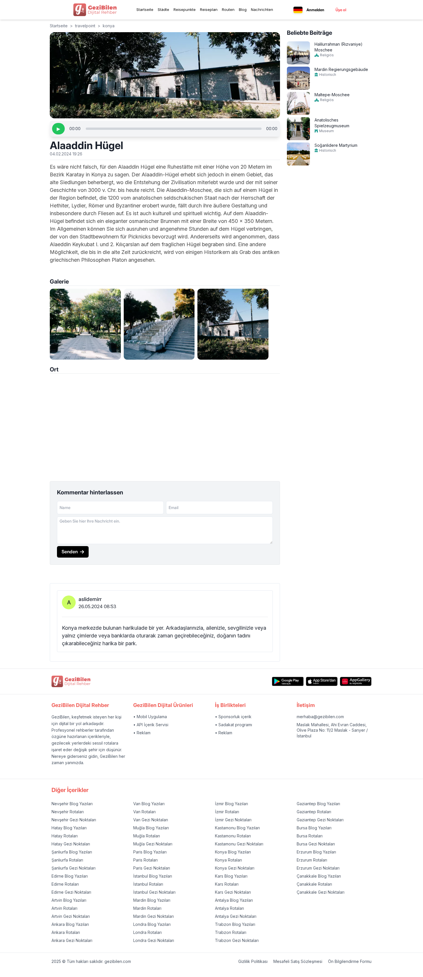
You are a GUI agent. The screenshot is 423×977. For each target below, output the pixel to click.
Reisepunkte (185, 9)
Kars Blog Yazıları (231, 876)
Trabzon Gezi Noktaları (237, 940)
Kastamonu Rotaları (233, 835)
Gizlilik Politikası (253, 961)
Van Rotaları (144, 811)
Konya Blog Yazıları (233, 851)
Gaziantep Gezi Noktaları (320, 819)
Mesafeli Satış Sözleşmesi (297, 961)
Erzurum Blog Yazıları (316, 851)
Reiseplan (209, 9)
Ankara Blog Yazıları (70, 924)
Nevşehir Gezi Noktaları (74, 819)
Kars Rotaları (227, 884)
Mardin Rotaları (147, 908)
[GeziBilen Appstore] (322, 681)
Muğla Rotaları (146, 835)
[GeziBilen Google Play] (288, 681)
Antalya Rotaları (229, 908)
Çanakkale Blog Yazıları (319, 876)
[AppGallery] (355, 681)
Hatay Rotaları (65, 835)
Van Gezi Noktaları (150, 819)
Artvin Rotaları (64, 908)
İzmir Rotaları (227, 811)
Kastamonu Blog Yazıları (237, 827)
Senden (70, 551)
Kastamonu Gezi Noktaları (239, 843)
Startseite (144, 9)
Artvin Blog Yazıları (69, 900)
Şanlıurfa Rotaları (67, 859)
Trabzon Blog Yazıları (235, 924)
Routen (228, 9)
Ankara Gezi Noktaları (72, 940)
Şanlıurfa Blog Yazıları (72, 851)
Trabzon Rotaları (230, 932)
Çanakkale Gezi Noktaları (320, 892)
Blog (243, 9)
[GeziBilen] (95, 9)
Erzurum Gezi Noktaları (318, 868)
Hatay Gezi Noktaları (71, 843)
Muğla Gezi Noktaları (152, 843)
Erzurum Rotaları (312, 859)
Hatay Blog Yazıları (69, 827)
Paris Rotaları (145, 859)
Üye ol (341, 9)
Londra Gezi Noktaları (153, 940)
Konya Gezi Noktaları (234, 868)
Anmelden (315, 9)
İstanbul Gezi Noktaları (154, 892)
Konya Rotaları (228, 859)
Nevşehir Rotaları (68, 811)
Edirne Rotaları (65, 884)
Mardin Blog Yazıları (151, 900)
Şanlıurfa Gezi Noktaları (74, 868)
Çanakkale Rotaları (314, 884)
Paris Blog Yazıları (150, 851)
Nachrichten (262, 9)
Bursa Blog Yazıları (314, 827)
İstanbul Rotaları (148, 884)
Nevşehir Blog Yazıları (72, 803)
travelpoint (85, 25)
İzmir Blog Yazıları (231, 803)
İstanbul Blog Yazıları (152, 876)
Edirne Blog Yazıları (70, 876)
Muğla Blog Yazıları (151, 827)
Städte (163, 9)
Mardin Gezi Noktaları (153, 916)
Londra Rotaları (147, 932)
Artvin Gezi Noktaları (71, 916)
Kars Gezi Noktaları (233, 892)
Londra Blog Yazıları (152, 924)
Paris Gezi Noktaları (151, 868)
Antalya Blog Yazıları (234, 900)
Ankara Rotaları (66, 932)
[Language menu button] (298, 10)
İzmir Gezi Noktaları (233, 819)
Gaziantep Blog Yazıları (318, 803)
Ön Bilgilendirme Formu (349, 961)
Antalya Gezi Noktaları (235, 916)
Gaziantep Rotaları (314, 811)
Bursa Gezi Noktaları (316, 843)
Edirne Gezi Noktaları (71, 892)
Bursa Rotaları (310, 835)
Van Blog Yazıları (149, 803)
